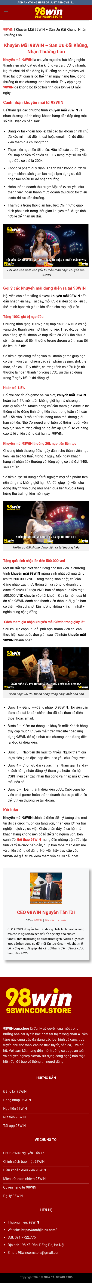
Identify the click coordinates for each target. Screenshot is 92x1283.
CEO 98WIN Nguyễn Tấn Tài (46, 912)
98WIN (8, 29)
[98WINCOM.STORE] (49, 12)
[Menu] (5, 13)
